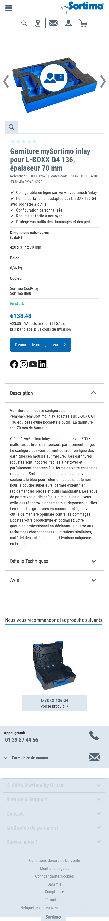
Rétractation (54, 899)
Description (21, 393)
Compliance (54, 891)
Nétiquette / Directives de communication (54, 907)
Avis (14, 580)
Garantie (55, 884)
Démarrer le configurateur (36, 344)
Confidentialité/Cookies (54, 876)
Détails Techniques (29, 561)
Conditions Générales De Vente (54, 860)
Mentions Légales (54, 868)
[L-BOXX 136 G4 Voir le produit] (54, 650)
